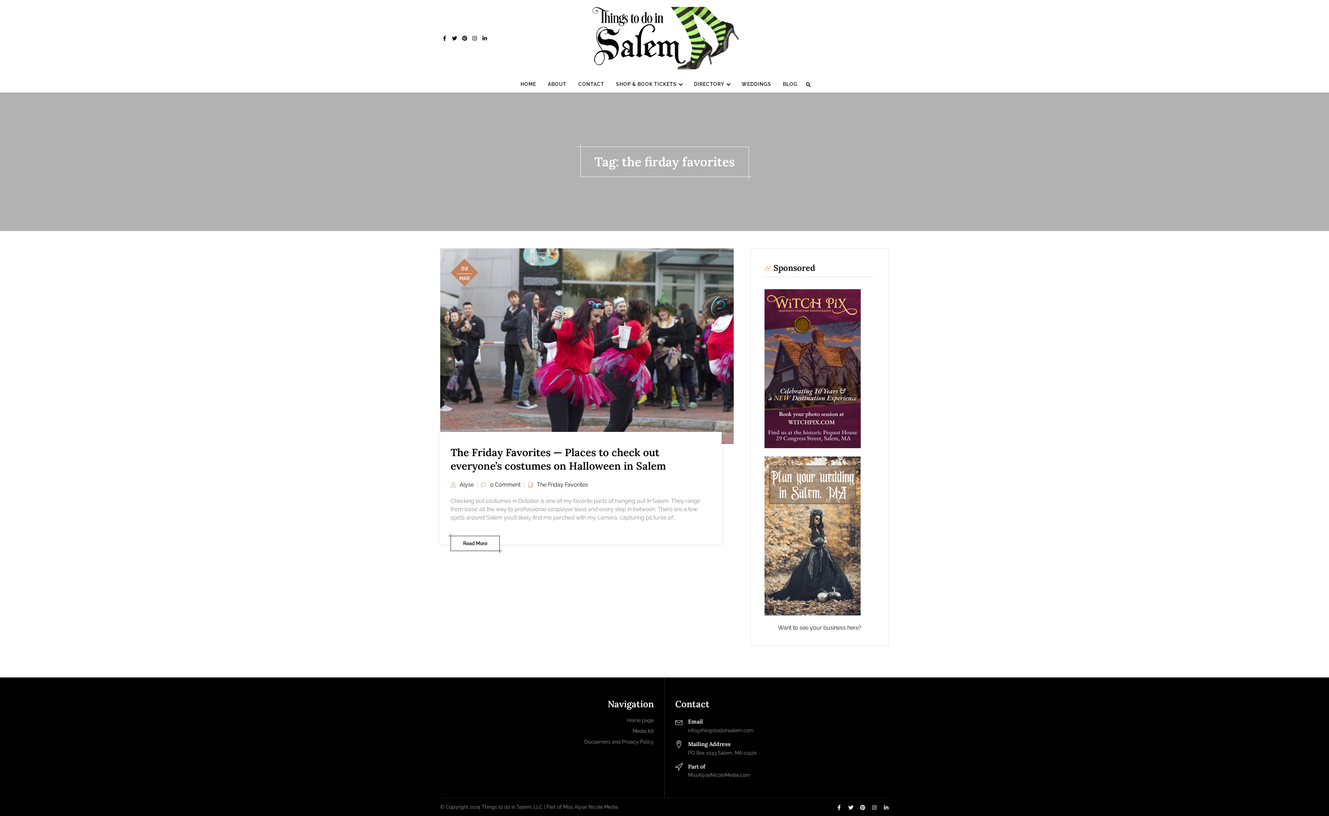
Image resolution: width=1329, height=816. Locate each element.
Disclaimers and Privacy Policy (619, 742)
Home (528, 84)
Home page (640, 720)
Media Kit (643, 731)
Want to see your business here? (819, 627)
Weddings (756, 84)
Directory (709, 84)
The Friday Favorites (562, 484)
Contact (591, 84)
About (557, 84)
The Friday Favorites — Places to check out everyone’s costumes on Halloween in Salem (558, 459)
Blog (790, 84)
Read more (475, 543)
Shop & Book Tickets (646, 84)
